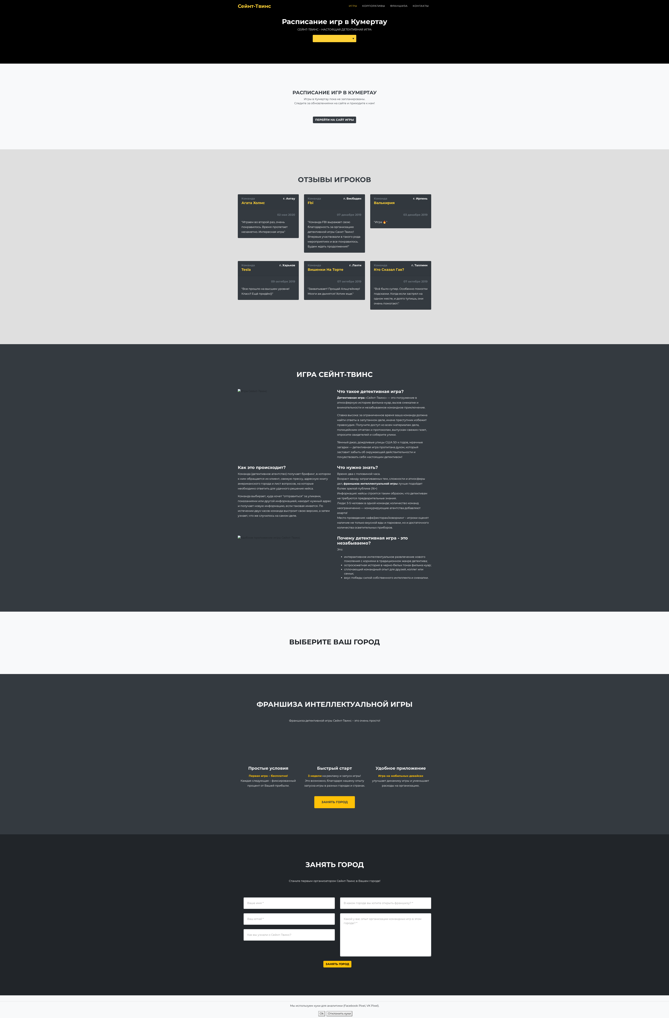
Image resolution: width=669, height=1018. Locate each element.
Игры (353, 5)
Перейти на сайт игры (334, 119)
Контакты (421, 5)
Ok (322, 1013)
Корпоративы (373, 5)
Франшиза (399, 5)
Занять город (334, 802)
